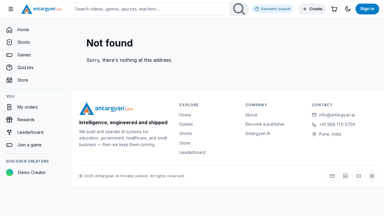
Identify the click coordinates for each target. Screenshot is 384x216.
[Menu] (11, 9)
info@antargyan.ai (337, 114)
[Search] (238, 9)
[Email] (332, 176)
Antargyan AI (257, 133)
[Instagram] (372, 176)
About (251, 114)
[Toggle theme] (348, 9)
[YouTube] (358, 176)
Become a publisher (265, 124)
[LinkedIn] (345, 176)
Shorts (185, 133)
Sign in (367, 8)
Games (186, 124)
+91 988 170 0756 (337, 124)
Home (185, 114)
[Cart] (334, 9)
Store (184, 143)
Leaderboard (192, 152)
